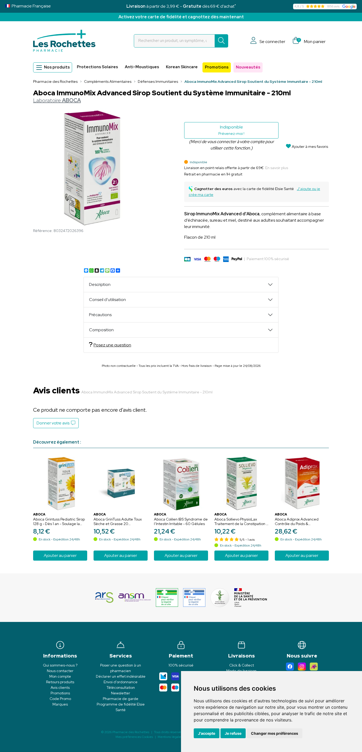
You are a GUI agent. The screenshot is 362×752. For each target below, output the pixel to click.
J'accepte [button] (206, 733)
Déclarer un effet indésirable (120, 676)
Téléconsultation (121, 687)
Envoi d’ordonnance (121, 682)
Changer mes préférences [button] (274, 733)
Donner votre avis (54, 423)
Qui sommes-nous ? (60, 665)
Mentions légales (170, 737)
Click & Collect (241, 665)
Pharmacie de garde (120, 698)
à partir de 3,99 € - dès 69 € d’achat (181, 6)
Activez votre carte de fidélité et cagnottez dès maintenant (181, 17)
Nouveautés (248, 67)
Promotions (216, 67)
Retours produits (60, 682)
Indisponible (231, 130)
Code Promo (60, 698)
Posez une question (112, 345)
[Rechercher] (221, 41)
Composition (101, 330)
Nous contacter (60, 670)
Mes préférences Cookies (134, 737)
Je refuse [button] (233, 733)
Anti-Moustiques (142, 67)
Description (100, 284)
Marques (60, 704)
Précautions (100, 314)
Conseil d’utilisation (107, 299)
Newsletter (120, 693)
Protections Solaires (97, 67)
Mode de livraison (241, 670)
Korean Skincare (182, 67)
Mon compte (60, 676)
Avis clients (60, 687)
